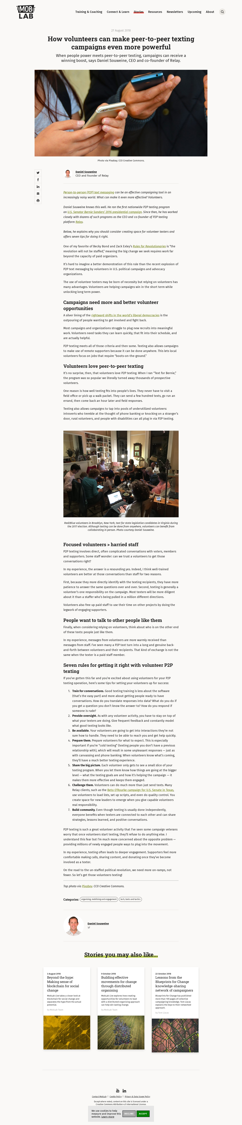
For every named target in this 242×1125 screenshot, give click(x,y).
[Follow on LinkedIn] (124, 1090)
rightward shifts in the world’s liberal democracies (125, 315)
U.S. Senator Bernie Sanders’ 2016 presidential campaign (104, 212)
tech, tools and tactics (130, 899)
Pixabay (87, 886)
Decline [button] (129, 1113)
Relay (79, 222)
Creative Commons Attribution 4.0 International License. (121, 1104)
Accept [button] (143, 1113)
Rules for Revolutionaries (149, 246)
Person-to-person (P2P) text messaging (88, 192)
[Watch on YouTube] (117, 1090)
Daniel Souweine (86, 172)
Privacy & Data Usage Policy (137, 1096)
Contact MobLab (99, 1096)
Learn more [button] (107, 1116)
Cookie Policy (116, 1096)
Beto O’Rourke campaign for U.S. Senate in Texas (140, 790)
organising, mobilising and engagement (99, 899)
